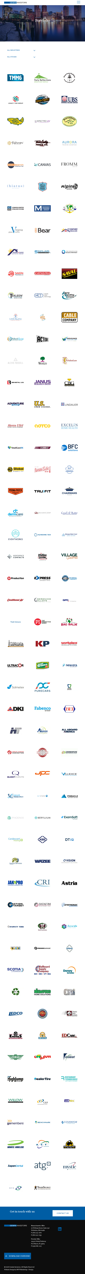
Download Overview (19, 1256)
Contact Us (63, 1213)
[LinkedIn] (59, 1230)
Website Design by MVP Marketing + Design (18, 1270)
